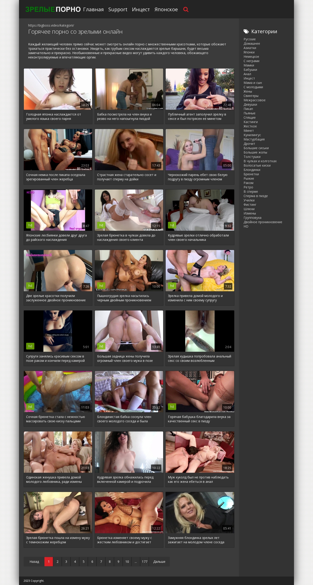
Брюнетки (251, 174)
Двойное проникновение (263, 222)
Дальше (159, 561)
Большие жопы (255, 152)
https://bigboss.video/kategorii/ (51, 25)
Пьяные (249, 113)
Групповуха (252, 217)
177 (144, 561)
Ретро (248, 187)
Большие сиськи (256, 148)
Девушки (250, 104)
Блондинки (252, 170)
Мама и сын (253, 82)
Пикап (248, 109)
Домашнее (252, 43)
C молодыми (253, 87)
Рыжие (249, 178)
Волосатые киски (257, 165)
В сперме (251, 191)
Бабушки (250, 69)
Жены (248, 91)
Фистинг (250, 204)
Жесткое (250, 126)
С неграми (251, 61)
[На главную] (52, 9)
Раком (248, 183)
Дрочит (249, 143)
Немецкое (251, 56)
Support (117, 9)
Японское (166, 9)
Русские (250, 39)
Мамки (249, 65)
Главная (93, 9)
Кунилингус (252, 135)
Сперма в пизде (256, 196)
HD (246, 226)
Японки (249, 52)
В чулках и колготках (260, 161)
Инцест (141, 9)
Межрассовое (255, 100)
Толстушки (252, 156)
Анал (247, 74)
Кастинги (251, 122)
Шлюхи (249, 209)
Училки (249, 200)
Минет (249, 130)
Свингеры (251, 95)
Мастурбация (254, 139)
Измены (250, 213)
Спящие (250, 117)
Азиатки (250, 48)
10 (127, 561)
